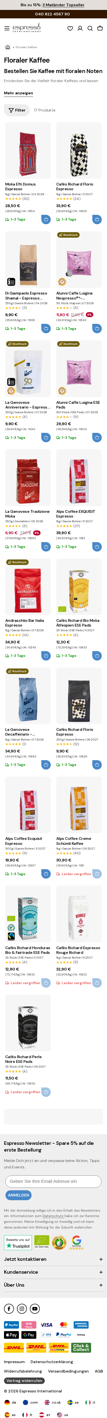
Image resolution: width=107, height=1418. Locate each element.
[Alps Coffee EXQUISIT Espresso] (79, 477)
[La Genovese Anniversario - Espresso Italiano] (28, 368)
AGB (99, 1371)
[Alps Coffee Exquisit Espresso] (28, 805)
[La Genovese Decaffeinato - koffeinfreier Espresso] (28, 696)
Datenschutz (53, 1216)
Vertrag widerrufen (24, 1380)
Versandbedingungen (68, 1371)
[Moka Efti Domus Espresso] (28, 150)
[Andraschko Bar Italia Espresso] (28, 587)
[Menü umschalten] (7, 28)
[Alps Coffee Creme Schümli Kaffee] (79, 805)
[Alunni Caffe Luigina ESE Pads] (79, 368)
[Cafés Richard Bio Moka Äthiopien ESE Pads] (79, 587)
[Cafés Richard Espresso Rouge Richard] (79, 914)
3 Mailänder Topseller (64, 4)
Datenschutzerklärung (52, 1361)
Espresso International (40, 1391)
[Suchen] (90, 28)
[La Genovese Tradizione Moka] (28, 477)
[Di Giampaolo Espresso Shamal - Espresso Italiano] (28, 259)
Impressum (14, 1361)
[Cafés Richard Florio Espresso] (79, 150)
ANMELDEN (18, 1195)
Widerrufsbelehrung (23, 1371)
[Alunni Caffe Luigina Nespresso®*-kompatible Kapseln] (79, 259)
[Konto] (80, 28)
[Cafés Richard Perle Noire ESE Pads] (28, 1023)
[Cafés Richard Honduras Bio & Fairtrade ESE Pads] (28, 914)
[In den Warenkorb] (46, 219)
